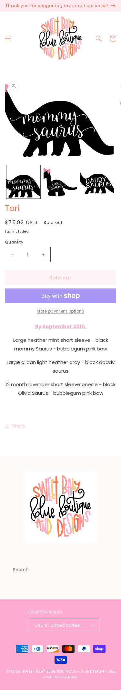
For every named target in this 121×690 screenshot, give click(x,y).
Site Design (92, 671)
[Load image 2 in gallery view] (60, 182)
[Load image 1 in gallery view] (23, 182)
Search (21, 569)
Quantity (14, 242)
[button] (8, 38)
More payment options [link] (60, 311)
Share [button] (18, 426)
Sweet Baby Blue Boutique (50, 671)
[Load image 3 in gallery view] (97, 182)
